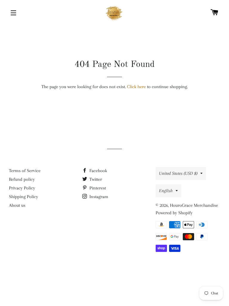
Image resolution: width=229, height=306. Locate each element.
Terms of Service (25, 170)
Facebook (97, 170)
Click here (136, 86)
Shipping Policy (23, 196)
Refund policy (22, 179)
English (166, 190)
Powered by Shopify (174, 212)
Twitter (95, 179)
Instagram (98, 196)
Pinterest (97, 188)
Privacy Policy (22, 188)
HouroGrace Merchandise (194, 205)
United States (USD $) (178, 173)
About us (17, 205)
